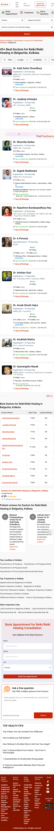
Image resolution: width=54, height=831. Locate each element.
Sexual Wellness (4, 801)
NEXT (48, 396)
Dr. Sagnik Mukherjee (25, 170)
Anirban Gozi (7, 462)
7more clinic (19, 118)
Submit (43, 715)
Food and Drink (4, 810)
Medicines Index (27, 812)
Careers (37, 788)
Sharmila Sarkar (8, 432)
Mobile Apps (37, 791)
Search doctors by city (16, 785)
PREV (5, 396)
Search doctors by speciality (16, 800)
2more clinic (19, 258)
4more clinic (19, 84)
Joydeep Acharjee (9, 425)
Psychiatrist (18, 41)
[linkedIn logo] (47, 789)
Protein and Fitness (5, 793)
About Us (38, 783)
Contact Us (38, 785)
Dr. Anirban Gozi (22, 272)
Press (37, 808)
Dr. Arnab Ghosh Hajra (25, 305)
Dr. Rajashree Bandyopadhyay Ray (32, 207)
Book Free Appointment (40, 4)
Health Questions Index (27, 794)
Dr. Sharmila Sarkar (24, 141)
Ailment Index (26, 816)
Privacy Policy (37, 800)
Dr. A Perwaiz (20, 238)
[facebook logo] (47, 783)
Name (5, 641)
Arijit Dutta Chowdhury (11, 418)
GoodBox (4, 820)
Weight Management (5, 806)
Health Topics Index (26, 806)
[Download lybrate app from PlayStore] (49, 805)
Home (2, 41)
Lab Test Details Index (27, 821)
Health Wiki (28, 785)
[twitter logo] (47, 786)
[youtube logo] (47, 793)
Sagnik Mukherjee (9, 439)
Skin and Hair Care (4, 797)
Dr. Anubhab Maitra (24, 339)
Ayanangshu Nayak (9, 483)
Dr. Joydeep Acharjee (25, 99)
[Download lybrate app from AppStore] (49, 808)
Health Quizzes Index (27, 800)
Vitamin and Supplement (5, 788)
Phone (5, 651)
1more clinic (19, 156)
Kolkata (9, 41)
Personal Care (4, 814)
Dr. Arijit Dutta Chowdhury (27, 68)
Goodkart (4, 785)
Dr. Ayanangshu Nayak (25, 366)
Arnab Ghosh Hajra (9, 469)
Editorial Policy (37, 804)
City (4, 662)
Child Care (4, 818)
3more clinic (19, 325)
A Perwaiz (6, 455)
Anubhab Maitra (8, 476)
